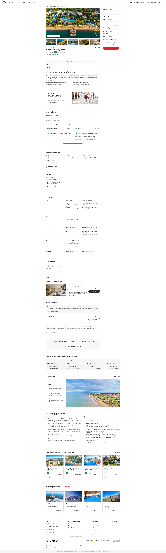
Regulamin (107, 551)
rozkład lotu (105, 33)
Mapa (54, 47)
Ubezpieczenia (71, 525)
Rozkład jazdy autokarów (74, 532)
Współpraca (57, 545)
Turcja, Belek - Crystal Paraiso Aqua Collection (53, 456)
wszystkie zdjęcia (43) (53, 35)
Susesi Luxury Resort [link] (66, 6)
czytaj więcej (49, 80)
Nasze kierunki (53, 6)
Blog (113, 525)
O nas (47, 545)
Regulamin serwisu (65, 545)
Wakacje (47, 6)
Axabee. (68, 547)
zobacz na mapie (52, 166)
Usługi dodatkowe (72, 527)
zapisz (98, 47)
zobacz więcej (117, 413)
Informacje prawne (84, 545)
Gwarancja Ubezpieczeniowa (75, 536)
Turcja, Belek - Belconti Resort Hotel (110, 455)
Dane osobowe (71, 534)
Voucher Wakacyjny (96, 525)
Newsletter (94, 532)
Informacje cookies (75, 545)
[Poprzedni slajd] (48, 290)
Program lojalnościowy (97, 523)
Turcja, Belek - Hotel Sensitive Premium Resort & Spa (92, 456)
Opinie (93, 534)
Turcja (57, 6)
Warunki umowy (72, 523)
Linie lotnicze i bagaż (73, 530)
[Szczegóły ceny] (59, 54)
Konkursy (94, 530)
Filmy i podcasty (116, 523)
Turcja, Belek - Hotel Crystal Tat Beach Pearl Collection (73, 456)
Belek (60, 6)
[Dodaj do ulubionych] (61, 457)
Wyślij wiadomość (73, 346)
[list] (52, 119)
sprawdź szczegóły (52, 102)
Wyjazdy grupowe (96, 527)
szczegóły (113, 42)
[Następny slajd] (100, 124)
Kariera (51, 545)
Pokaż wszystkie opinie (73, 145)
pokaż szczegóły (71, 295)
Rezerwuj (110, 48)
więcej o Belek (117, 376)
